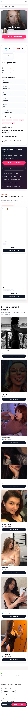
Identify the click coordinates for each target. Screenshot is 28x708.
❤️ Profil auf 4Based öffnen (14, 162)
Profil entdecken (14, 356)
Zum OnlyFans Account (14, 250)
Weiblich (5, 123)
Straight (21, 120)
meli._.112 (5, 394)
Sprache (15, 120)
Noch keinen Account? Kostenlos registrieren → (12, 168)
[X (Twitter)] (9, 6)
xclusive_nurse (6, 524)
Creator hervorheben (7, 204)
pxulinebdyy (6, 654)
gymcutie (5, 567)
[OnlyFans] (13, 6)
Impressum (3, 684)
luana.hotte (5, 611)
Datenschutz (10, 684)
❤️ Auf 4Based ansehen (19, 704)
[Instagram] (6, 6)
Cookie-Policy (17, 684)
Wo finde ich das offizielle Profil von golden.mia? (12, 131)
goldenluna (5, 481)
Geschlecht (8, 120)
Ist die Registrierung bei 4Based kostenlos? (11, 141)
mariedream (6, 437)
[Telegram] (2, 6)
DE (3, 120)
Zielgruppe (11, 123)
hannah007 (5, 351)
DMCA (21, 684)
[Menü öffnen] (25, 2)
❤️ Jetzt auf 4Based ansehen (14, 36)
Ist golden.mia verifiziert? (10, 136)
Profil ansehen (14, 247)
